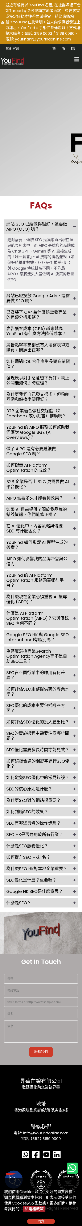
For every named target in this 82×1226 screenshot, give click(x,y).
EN (73, 48)
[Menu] (76, 59)
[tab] (41, 226)
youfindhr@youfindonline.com (43, 39)
